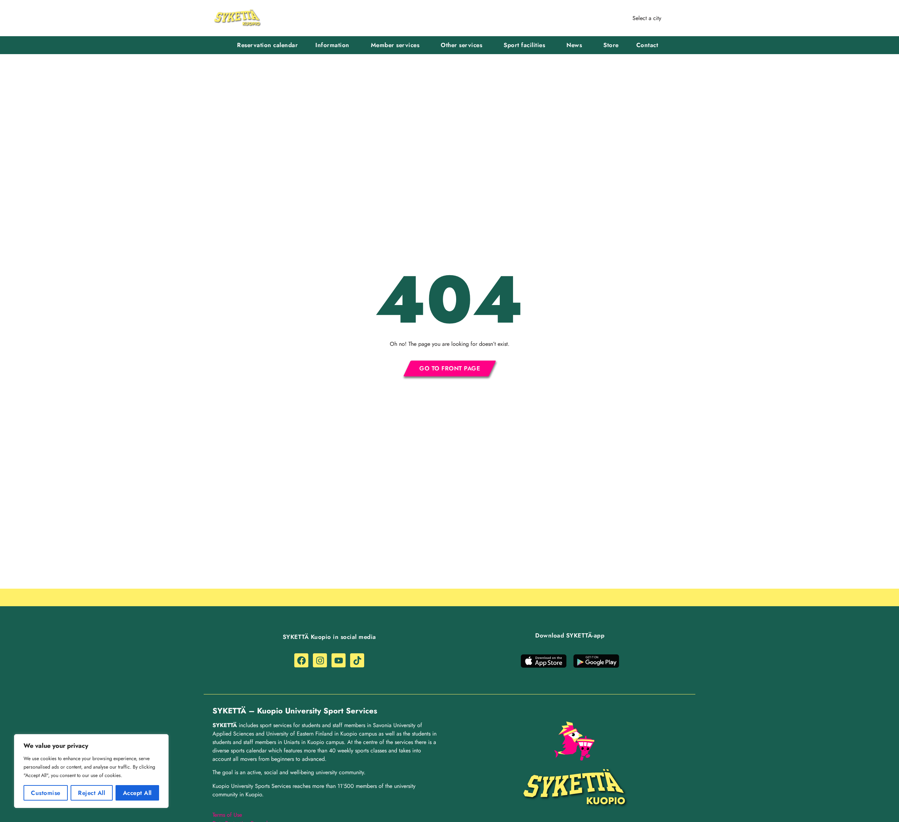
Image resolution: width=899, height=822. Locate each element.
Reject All (91, 793)
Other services (461, 45)
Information (332, 45)
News (574, 45)
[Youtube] (339, 660)
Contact (647, 45)
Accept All (137, 793)
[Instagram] (320, 660)
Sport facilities (524, 45)
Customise (45, 793)
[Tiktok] (357, 660)
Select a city (646, 18)
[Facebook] (301, 660)
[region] (91, 771)
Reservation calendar (267, 45)
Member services (395, 45)
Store (611, 45)
